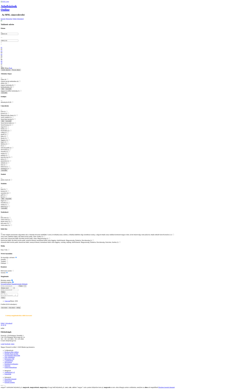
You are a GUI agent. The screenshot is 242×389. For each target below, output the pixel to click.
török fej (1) (4, 166)
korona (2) (4, 113)
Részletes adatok (6, 280)
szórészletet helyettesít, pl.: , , (24, 387)
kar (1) (3, 197)
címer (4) (4, 79)
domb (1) (4, 134)
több (3, 89)
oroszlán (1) (4, 151)
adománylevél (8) (6, 102)
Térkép (14, 19)
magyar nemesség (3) (7, 85)
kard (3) (3, 189)
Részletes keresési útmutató (166, 387)
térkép (18, 307)
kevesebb (8, 89)
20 (3, 325)
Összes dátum (16, 70)
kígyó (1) (4, 142)
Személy (3, 259)
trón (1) (3, 165)
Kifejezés (25, 284)
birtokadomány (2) (6, 87)
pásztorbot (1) (5, 161)
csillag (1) (4, 132)
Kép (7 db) (4, 250)
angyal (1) (4, 127)
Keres (21, 286)
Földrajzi (3, 263)
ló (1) (2, 146)
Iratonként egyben (6, 282)
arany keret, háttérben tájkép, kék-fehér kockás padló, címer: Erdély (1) (22, 236)
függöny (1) (4, 140)
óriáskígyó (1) (5, 168)
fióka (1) (3, 136)
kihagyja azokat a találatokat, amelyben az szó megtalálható (136, 387)
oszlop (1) (4, 153)
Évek (10, 68)
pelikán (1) (4, 155)
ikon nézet (4, 307)
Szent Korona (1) (6, 125)
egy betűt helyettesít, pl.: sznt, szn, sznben (62, 387)
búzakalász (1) (5, 130)
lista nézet (12, 307)
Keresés (3, 19)
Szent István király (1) (7, 123)
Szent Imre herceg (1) (7, 119)
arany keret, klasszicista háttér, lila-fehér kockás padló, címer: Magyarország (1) (24, 238)
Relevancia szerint (6, 271)
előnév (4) (4, 83)
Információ (20, 19)
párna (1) (4, 159)
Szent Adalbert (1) (6, 117)
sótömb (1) (4, 163)
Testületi (3, 261)
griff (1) (3, 195)
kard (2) (3, 111)
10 (1, 325)
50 (5, 325)
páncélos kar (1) (6, 157)
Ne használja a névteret (8, 257)
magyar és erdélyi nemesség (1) (10, 91)
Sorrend (3, 272)
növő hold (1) (5, 149)
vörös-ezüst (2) (5, 219)
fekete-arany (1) (6, 221)
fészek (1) (4, 138)
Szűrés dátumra (6, 70)
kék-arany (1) (5, 223)
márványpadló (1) (6, 148)
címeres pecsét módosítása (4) (10, 81)
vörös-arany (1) (5, 225)
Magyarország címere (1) (8, 115)
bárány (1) (4, 129)
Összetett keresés (16, 284)
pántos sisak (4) (5, 180)
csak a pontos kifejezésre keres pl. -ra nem (96, 387)
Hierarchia (9, 19)
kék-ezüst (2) (5, 217)
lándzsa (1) (4, 144)
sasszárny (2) (5, 193)
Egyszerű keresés (6, 284)
